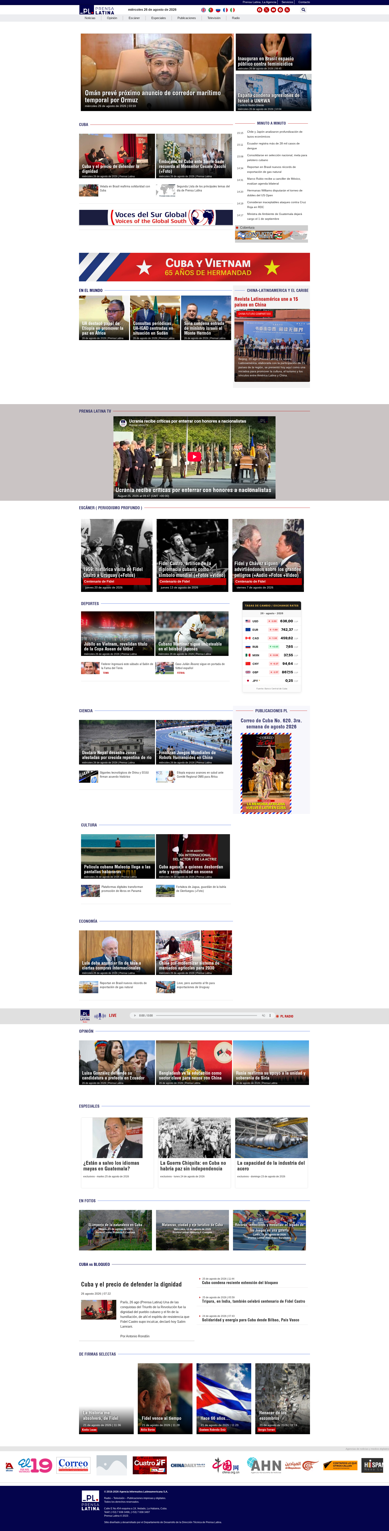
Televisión (213, 18)
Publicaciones (186, 18)
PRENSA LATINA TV (95, 411)
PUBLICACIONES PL (271, 710)
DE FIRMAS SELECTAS (97, 1354)
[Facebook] (259, 10)
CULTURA (89, 824)
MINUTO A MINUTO (271, 123)
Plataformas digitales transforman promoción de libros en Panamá (122, 889)
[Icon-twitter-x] (266, 10)
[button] (303, 9)
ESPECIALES (89, 1106)
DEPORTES (90, 603)
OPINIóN (86, 1031)
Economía (88, 921)
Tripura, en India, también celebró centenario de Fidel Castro (253, 1301)
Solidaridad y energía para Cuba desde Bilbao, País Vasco (250, 1319)
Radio (236, 18)
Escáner (134, 18)
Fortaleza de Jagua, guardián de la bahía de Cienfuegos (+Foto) (201, 889)
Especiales (158, 18)
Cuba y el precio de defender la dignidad (131, 1284)
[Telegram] (280, 10)
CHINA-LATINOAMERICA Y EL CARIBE (278, 290)
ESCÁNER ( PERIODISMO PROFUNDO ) (110, 507)
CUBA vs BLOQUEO (94, 1264)
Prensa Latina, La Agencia (259, 2)
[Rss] (287, 10)
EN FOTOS (87, 1200)
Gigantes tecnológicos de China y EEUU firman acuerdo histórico (124, 774)
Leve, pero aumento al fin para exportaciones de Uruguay (196, 985)
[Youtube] (273, 10)
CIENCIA (86, 710)
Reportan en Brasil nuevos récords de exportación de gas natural (123, 985)
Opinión (112, 18)
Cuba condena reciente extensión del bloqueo (240, 1282)
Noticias (90, 18)
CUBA (83, 124)
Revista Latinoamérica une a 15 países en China (266, 302)
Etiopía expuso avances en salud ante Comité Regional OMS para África (200, 774)
